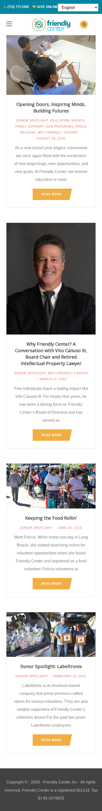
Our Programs (60, 126)
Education (60, 120)
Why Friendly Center (58, 132)
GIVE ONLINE (47, 7)
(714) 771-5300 (18, 7)
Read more (51, 194)
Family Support (29, 126)
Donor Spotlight (32, 120)
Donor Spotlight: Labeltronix (51, 666)
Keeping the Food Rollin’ (51, 518)
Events (78, 120)
